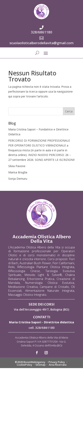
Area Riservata (57, 364)
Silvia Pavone (16, 166)
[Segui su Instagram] (46, 352)
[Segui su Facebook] (37, 352)
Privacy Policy (57, 362)
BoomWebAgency (34, 362)
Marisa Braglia (17, 172)
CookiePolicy (24, 364)
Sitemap (40, 364)
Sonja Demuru (17, 178)
